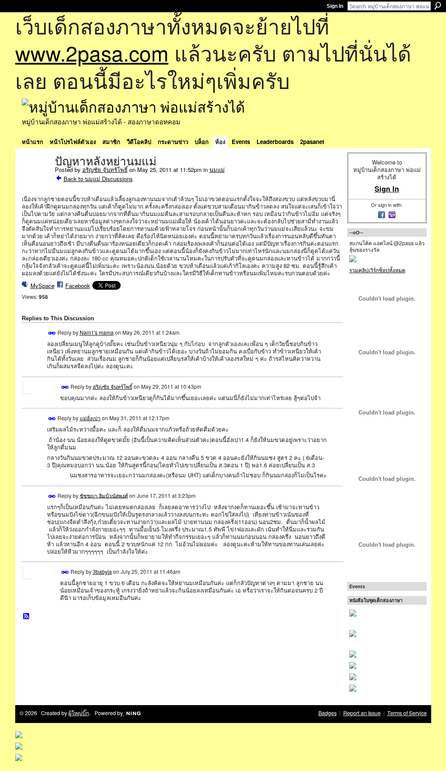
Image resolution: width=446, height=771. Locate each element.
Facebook (77, 285)
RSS (26, 616)
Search (437, 6)
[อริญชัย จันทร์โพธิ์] (36, 179)
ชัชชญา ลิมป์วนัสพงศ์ (104, 495)
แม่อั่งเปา (90, 417)
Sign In (335, 6)
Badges (327, 713)
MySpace (42, 285)
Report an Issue (362, 713)
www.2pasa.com (92, 53)
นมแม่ (217, 169)
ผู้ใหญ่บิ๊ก (78, 713)
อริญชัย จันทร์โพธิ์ (105, 169)
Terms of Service (407, 713)
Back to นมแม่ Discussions (98, 179)
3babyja (102, 571)
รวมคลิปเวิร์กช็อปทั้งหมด (377, 270)
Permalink (52, 333)
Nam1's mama (97, 332)
